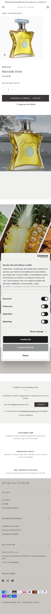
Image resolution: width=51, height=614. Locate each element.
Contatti (5, 504)
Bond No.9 (6, 67)
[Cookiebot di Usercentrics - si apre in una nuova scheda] (37, 256)
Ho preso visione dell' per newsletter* (27, 411)
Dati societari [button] (8, 545)
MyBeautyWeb (10, 602)
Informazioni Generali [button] (12, 518)
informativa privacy (29, 411)
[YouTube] (12, 581)
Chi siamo (6, 500)
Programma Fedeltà (10, 534)
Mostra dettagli (36, 331)
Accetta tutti (25, 339)
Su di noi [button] (6, 492)
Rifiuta (25, 355)
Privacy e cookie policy (11, 530)
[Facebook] (3, 581)
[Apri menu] (5, 7)
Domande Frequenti (10, 508)
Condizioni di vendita (10, 526)
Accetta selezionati (25, 347)
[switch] (44, 306)
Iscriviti (41, 405)
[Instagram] (8, 581)
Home (4, 13)
